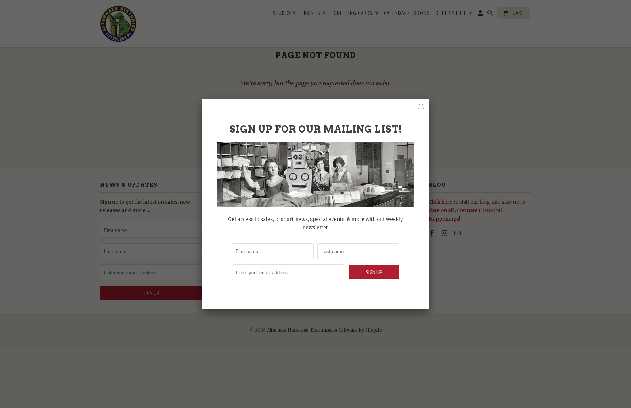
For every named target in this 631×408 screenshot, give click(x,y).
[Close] (421, 106)
